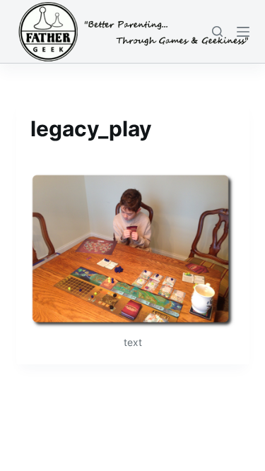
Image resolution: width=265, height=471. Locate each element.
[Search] (217, 31)
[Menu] (243, 31)
